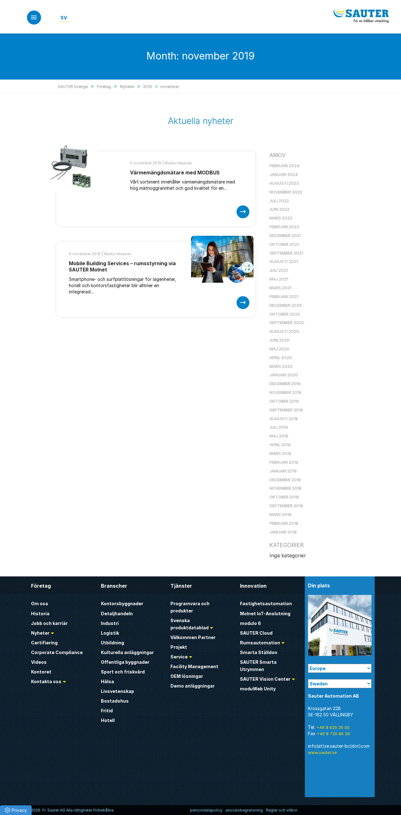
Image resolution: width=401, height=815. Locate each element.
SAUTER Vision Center (265, 679)
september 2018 (286, 505)
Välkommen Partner (193, 637)
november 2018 (285, 488)
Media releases (178, 163)
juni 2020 (279, 340)
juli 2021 (278, 270)
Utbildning (112, 642)
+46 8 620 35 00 (333, 727)
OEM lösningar (186, 676)
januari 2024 (283, 174)
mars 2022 (280, 217)
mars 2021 (280, 287)
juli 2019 (278, 427)
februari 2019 (283, 462)
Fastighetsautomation (266, 603)
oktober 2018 (284, 496)
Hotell (108, 720)
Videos (39, 662)
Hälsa (107, 681)
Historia (40, 613)
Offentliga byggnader (125, 662)
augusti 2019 (283, 418)
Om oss (39, 603)
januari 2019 (283, 470)
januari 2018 (283, 531)
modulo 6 (250, 623)
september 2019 (286, 409)
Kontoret (41, 671)
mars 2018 (280, 514)
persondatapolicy (206, 810)
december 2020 (285, 305)
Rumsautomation (260, 642)
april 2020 (280, 357)
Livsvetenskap (117, 691)
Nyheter (40, 633)
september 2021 (286, 252)
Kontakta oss (46, 681)
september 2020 (286, 322)
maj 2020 (279, 348)
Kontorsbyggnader (122, 603)
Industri (110, 623)
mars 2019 (280, 453)
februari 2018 (283, 523)
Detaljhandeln (117, 613)
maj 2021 (278, 278)
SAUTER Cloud (256, 633)
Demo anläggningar (192, 686)
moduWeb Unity (258, 688)
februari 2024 (284, 165)
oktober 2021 (284, 244)
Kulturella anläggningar (127, 652)
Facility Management (194, 666)
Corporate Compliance (57, 652)
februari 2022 (284, 226)
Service (179, 656)
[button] (16, 810)
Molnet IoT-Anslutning (265, 613)
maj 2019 (278, 435)
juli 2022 (279, 200)
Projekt (178, 647)
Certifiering (44, 642)
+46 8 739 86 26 (333, 733)
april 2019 (280, 444)
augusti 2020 (284, 331)
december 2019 (285, 383)
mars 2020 (281, 366)
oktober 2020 (284, 314)
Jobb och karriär (49, 623)
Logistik (110, 633)
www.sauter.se (322, 752)
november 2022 (285, 191)
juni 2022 (279, 209)
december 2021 (285, 235)
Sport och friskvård (123, 671)
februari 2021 (283, 296)
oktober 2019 (284, 401)
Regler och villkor (281, 810)
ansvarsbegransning (244, 810)
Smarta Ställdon (258, 652)
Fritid (107, 710)
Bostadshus (115, 701)
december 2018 (285, 479)
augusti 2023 (284, 183)
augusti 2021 (283, 261)
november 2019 (285, 392)
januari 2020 (283, 374)
